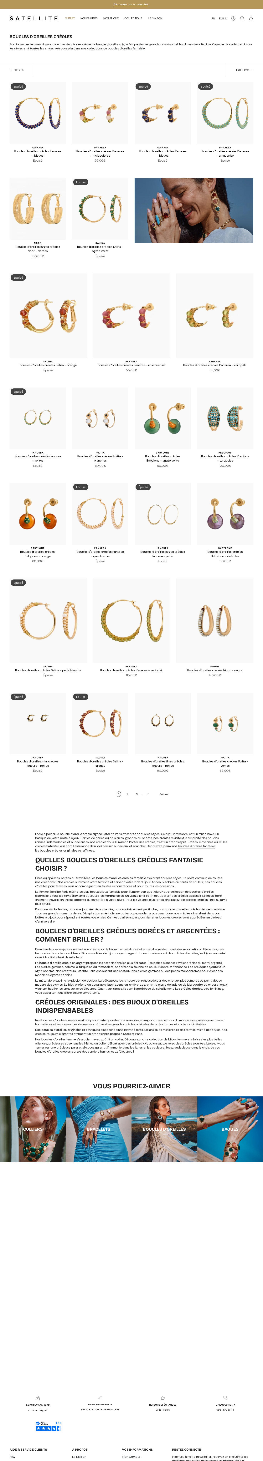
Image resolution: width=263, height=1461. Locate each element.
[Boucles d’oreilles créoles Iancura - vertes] (38, 418)
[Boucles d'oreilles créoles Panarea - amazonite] (225, 113)
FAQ (12, 1457)
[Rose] (109, 262)
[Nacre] (212, 681)
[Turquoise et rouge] (170, 567)
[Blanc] (49, 166)
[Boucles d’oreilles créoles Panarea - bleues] (163, 113)
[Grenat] (146, 567)
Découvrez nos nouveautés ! (131, 4)
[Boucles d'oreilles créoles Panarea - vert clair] (131, 621)
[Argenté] (35, 262)
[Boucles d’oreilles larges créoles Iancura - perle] (163, 514)
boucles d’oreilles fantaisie (126, 48)
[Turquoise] (21, 166)
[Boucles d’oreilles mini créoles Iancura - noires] (38, 724)
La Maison (79, 1457)
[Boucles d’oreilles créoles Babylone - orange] (38, 514)
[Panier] (251, 18)
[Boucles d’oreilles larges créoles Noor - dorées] (38, 209)
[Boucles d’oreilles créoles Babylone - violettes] (225, 514)
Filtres (18, 70)
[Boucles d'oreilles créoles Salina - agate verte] (100, 209)
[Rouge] (31, 166)
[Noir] (33, 471)
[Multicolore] (40, 166)
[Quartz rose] (58, 166)
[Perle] (42, 471)
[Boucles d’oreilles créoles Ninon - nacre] (214, 621)
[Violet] (86, 262)
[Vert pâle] (105, 166)
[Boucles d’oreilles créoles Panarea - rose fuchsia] (131, 315)
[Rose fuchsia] (54, 166)
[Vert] (17, 166)
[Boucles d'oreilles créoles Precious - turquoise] (225, 418)
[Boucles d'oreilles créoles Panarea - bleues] (38, 113)
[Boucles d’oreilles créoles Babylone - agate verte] (163, 418)
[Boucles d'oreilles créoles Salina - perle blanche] (48, 621)
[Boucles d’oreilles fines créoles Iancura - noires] (163, 724)
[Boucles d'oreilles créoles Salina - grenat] (100, 724)
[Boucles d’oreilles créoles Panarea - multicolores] (100, 113)
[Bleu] (35, 166)
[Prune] (24, 471)
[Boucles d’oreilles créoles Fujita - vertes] (225, 724)
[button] (89, 18)
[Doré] (40, 262)
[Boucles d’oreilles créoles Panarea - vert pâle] (214, 315)
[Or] (163, 776)
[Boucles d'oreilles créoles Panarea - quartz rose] (100, 514)
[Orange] (26, 166)
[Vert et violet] (232, 471)
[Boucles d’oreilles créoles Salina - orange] (48, 315)
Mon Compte (131, 1457)
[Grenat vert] (28, 471)
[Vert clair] (45, 166)
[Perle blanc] (109, 166)
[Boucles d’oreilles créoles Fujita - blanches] (100, 418)
